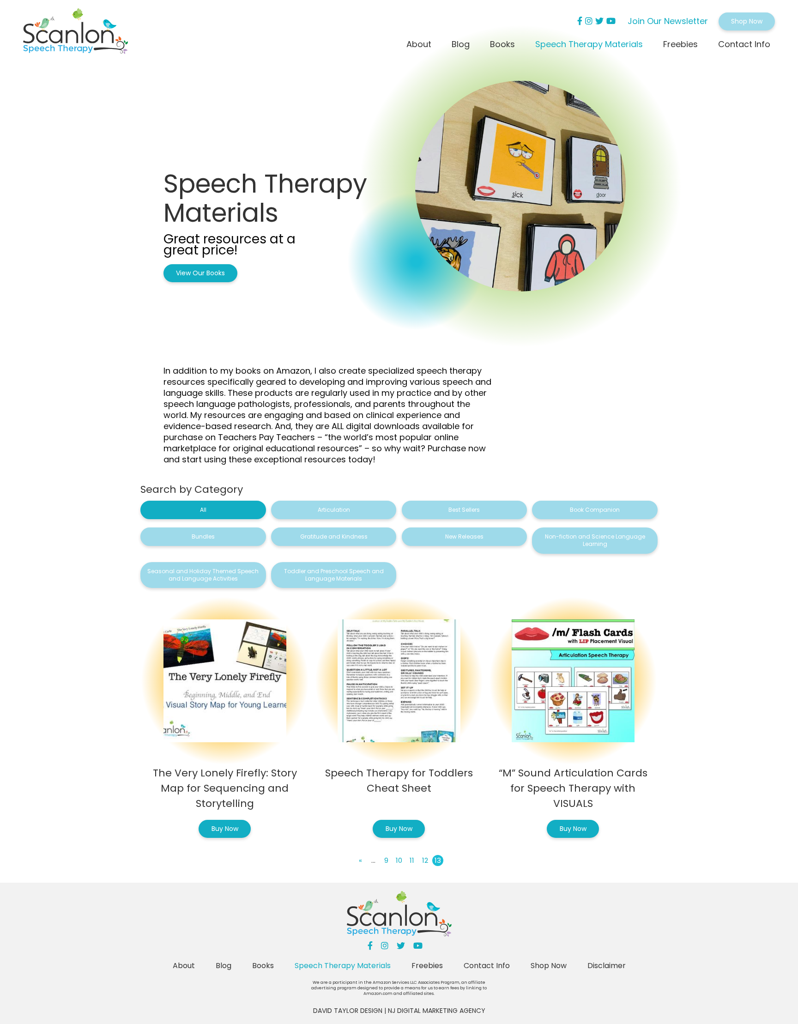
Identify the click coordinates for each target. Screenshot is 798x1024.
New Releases (464, 536)
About (418, 44)
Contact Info (744, 44)
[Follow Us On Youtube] (611, 21)
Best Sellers (464, 510)
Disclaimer (606, 965)
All (203, 510)
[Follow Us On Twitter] (599, 21)
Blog (461, 44)
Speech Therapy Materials (589, 44)
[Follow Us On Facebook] (580, 21)
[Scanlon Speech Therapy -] (75, 32)
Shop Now (746, 21)
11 (412, 860)
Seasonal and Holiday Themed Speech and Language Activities (203, 574)
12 (425, 860)
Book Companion (595, 510)
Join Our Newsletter (668, 21)
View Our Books (200, 273)
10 (399, 860)
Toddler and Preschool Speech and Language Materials (334, 574)
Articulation (334, 510)
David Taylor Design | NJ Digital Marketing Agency (399, 1010)
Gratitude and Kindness (334, 536)
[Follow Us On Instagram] (589, 21)
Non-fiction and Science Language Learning (595, 540)
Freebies (680, 44)
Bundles (203, 536)
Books (502, 44)
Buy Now (225, 828)
